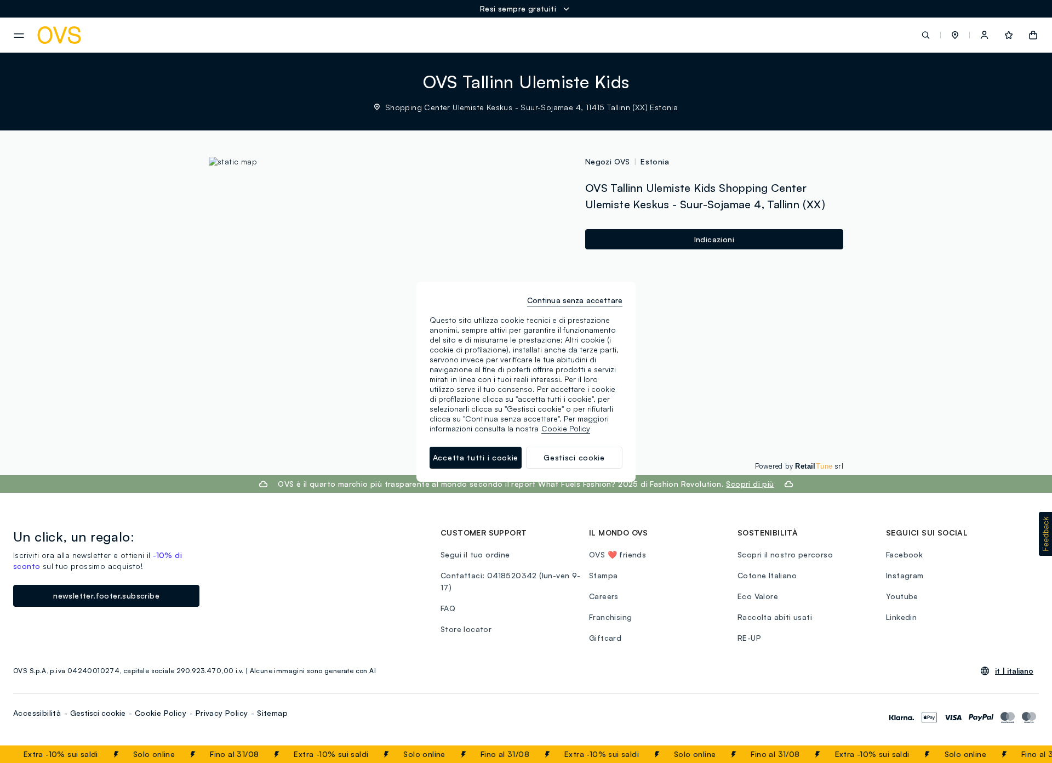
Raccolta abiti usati (774, 617)
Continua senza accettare (574, 300)
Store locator (466, 629)
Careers (604, 596)
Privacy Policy (222, 713)
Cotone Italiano (767, 575)
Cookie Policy (160, 713)
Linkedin (901, 617)
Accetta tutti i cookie (475, 457)
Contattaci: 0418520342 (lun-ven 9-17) (511, 581)
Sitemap (272, 713)
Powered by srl (799, 466)
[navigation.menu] (19, 35)
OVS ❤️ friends (617, 554)
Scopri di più (750, 483)
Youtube (902, 596)
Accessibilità (37, 713)
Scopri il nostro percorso (785, 554)
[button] (955, 35)
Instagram (905, 575)
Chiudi (1023, 754)
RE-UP (749, 637)
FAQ (448, 608)
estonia (655, 161)
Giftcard (605, 637)
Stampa (603, 575)
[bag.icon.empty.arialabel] (1033, 35)
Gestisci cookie (97, 713)
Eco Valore (757, 596)
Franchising (610, 617)
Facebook (904, 554)
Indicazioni (714, 239)
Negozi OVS (607, 161)
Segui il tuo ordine (475, 554)
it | (1014, 671)
